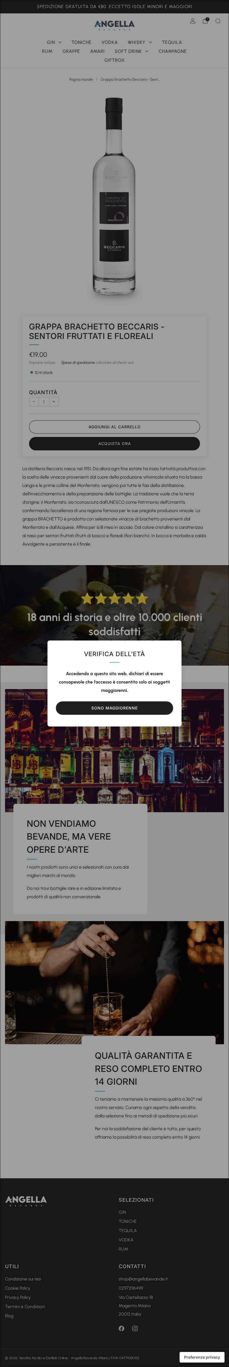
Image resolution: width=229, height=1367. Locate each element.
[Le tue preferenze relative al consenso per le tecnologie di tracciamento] (202, 1357)
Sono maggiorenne (114, 708)
